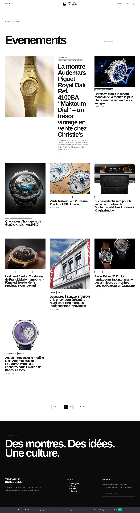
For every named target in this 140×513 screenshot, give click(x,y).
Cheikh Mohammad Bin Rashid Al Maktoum (70, 60)
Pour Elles (90, 10)
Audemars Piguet (63, 57)
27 (80, 406)
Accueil (18, 10)
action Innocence (11, 353)
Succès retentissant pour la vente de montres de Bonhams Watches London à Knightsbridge (114, 205)
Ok (120, 510)
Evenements (76, 10)
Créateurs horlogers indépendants (21, 217)
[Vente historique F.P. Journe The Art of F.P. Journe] (70, 178)
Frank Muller (10, 272)
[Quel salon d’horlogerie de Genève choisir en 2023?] (25, 188)
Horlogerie (31, 10)
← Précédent (55, 406)
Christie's (98, 89)
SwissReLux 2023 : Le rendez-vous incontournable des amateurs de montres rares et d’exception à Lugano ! (114, 283)
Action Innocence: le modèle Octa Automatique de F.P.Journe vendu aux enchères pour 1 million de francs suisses (24, 364)
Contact (122, 10)
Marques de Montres (48, 10)
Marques (74, 488)
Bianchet (60, 292)
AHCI (7, 217)
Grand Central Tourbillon (24, 272)
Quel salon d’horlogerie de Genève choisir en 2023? (23, 223)
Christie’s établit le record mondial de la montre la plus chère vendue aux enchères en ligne (113, 98)
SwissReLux (98, 272)
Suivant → (85, 406)
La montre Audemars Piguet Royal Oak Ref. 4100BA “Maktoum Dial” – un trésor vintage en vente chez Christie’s (72, 100)
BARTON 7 (53, 292)
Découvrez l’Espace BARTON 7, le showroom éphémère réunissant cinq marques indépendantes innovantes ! (70, 301)
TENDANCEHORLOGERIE (13, 480)
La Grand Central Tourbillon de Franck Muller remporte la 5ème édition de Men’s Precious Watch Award (24, 281)
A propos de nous (106, 10)
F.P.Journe (21, 353)
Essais (63, 10)
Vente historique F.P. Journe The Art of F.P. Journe (68, 202)
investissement (107, 89)
